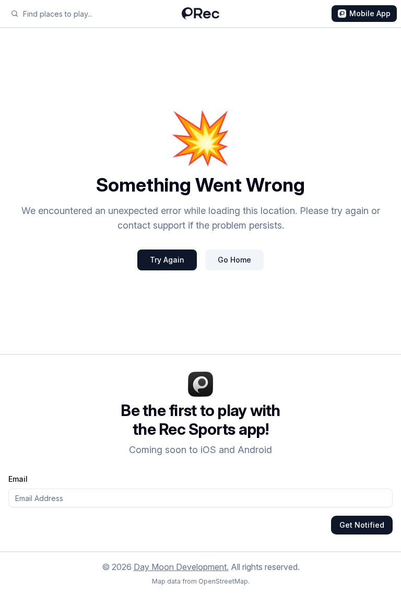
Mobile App (370, 13)
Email (18, 478)
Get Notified (361, 524)
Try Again (167, 259)
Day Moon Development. (181, 567)
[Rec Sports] (200, 13)
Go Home (234, 259)
